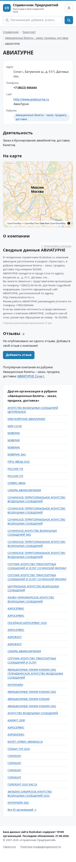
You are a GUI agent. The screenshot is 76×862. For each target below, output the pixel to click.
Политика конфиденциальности (40, 847)
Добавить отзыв (19, 355)
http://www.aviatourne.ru (31, 99)
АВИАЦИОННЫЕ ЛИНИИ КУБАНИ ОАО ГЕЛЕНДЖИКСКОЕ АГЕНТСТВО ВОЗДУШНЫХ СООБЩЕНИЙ (35, 673)
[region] (38, 194)
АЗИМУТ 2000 (16, 720)
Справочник (11, 32)
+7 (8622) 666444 (25, 88)
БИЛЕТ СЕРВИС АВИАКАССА (25, 741)
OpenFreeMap (14, 223)
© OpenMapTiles (30, 223)
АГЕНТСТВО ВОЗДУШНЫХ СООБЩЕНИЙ (33, 713)
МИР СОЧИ (15, 426)
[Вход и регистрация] (69, 8)
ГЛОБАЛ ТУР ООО (19, 749)
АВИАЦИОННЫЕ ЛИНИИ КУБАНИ (29, 699)
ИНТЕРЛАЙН (15, 684)
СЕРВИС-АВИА (16, 483)
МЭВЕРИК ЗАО (17, 454)
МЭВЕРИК (14, 433)
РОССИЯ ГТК (15, 469)
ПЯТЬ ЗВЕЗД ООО (19, 461)
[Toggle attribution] (69, 223)
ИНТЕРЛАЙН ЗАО (18, 802)
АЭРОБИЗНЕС (16, 734)
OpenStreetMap (58, 223)
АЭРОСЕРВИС (16, 608)
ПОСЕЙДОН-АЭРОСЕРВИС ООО (27, 623)
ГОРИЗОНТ (14, 756)
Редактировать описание (56, 246)
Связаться (9, 847)
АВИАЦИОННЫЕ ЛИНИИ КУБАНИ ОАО (32, 691)
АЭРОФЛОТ (15, 637)
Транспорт (29, 32)
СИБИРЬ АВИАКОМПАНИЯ (24, 490)
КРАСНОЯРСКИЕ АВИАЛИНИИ (26, 419)
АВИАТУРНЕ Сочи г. (31, 376)
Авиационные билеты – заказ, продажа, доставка (36, 38)
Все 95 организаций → (22, 809)
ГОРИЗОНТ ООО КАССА (22, 784)
